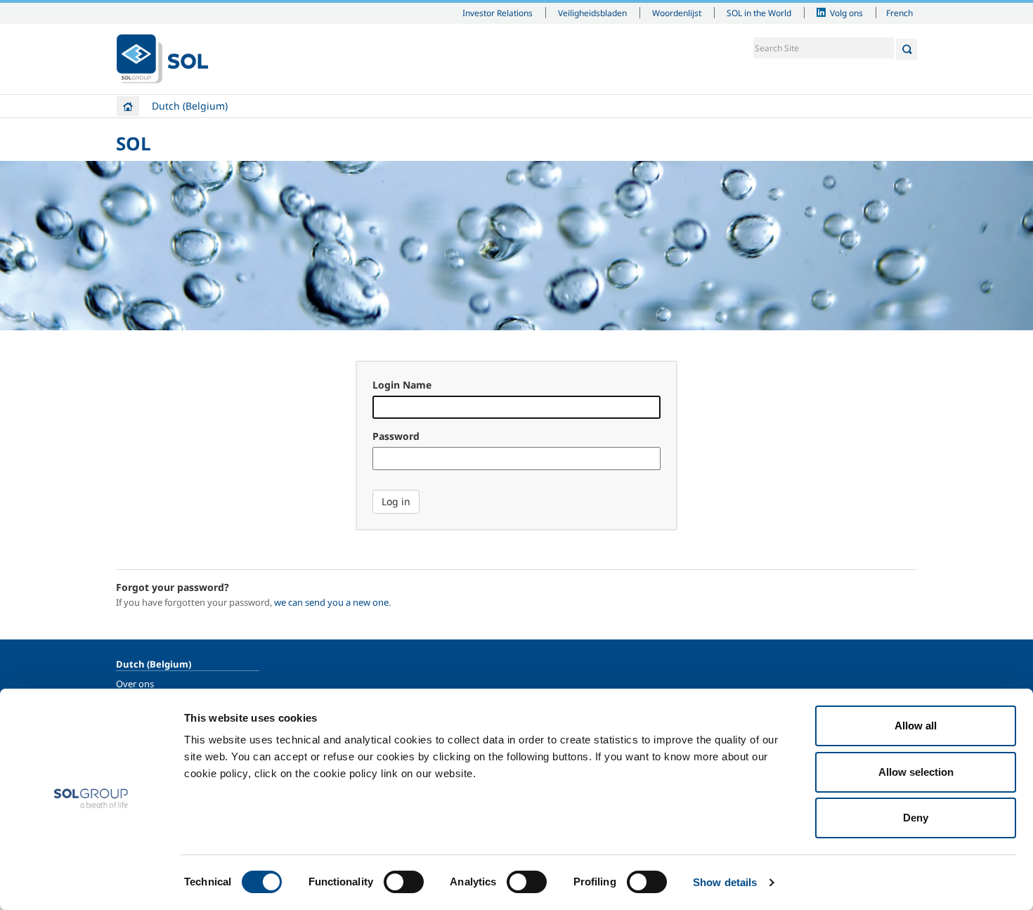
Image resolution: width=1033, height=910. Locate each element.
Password (396, 436)
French (899, 12)
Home (128, 106)
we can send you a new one (331, 602)
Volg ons (846, 12)
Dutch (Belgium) (190, 105)
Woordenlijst (676, 12)
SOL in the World (759, 12)
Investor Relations (497, 12)
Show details (725, 882)
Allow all (916, 726)
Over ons (135, 683)
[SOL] (162, 59)
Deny (915, 818)
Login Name (401, 384)
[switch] (404, 882)
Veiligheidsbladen (592, 12)
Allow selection (916, 772)
